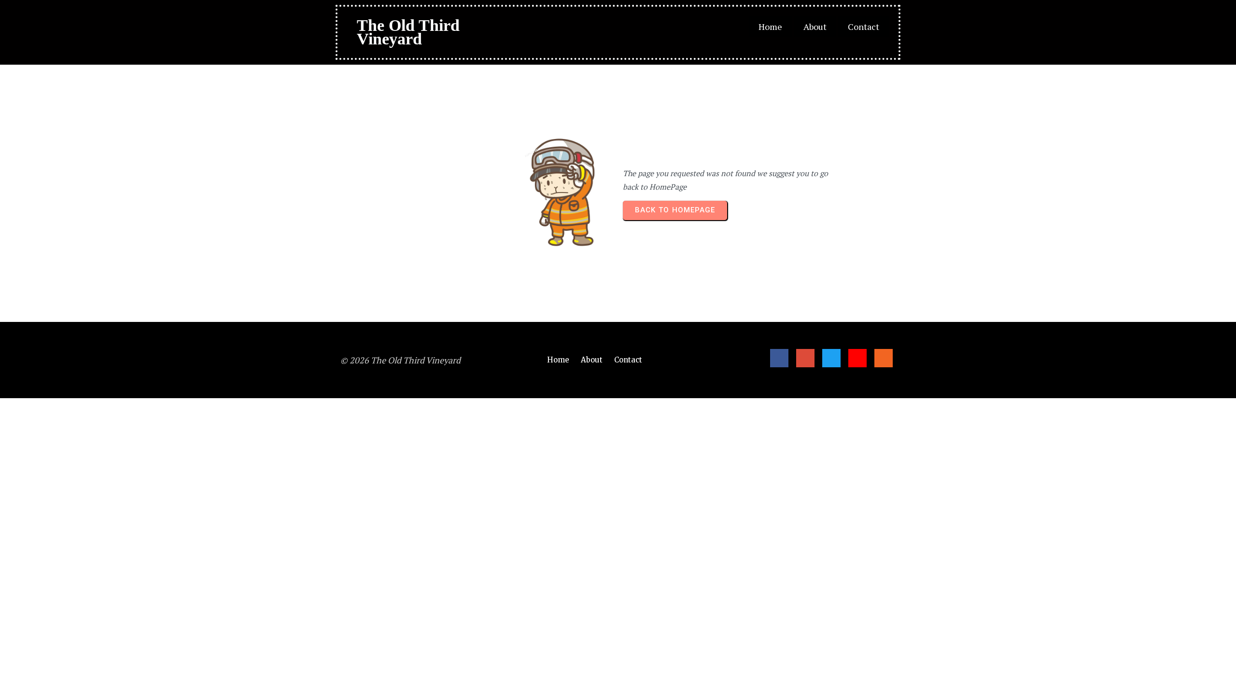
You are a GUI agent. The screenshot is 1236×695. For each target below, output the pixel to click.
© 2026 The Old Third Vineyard (400, 360)
